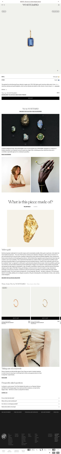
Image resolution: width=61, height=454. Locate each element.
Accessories (10, 444)
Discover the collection (25, 111)
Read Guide (4, 377)
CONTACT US (4, 392)
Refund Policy (23, 451)
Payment (16, 434)
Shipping (16, 435)
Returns (16, 436)
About (29, 434)
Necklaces (10, 441)
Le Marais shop (37, 438)
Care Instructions (24, 443)
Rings (9, 436)
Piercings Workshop (24, 437)
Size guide (24, 444)
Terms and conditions (16, 451)
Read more (57, 86)
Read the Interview (37, 111)
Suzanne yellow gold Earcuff (37, 322)
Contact (30, 436)
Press (29, 435)
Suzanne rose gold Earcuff (8, 322)
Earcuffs (10, 438)
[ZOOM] (57, 70)
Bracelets (10, 440)
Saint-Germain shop (36, 441)
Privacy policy (3, 451)
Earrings (10, 437)
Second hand (23, 435)
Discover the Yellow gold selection (11, 277)
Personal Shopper (23, 439)
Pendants (10, 442)
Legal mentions (9, 451)
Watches (10, 443)
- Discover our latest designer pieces (30, 1)
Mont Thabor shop (36, 435)
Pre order (24, 441)
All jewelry (10, 435)
